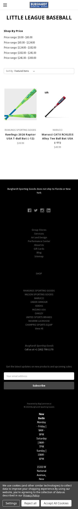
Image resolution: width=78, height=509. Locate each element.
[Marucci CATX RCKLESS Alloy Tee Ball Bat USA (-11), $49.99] (58, 104)
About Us (39, 245)
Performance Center (39, 241)
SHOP (39, 273)
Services (39, 233)
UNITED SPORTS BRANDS (39, 317)
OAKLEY (39, 313)
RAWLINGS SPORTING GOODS (39, 290)
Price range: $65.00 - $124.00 (19, 42)
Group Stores (39, 229)
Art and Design (39, 237)
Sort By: (9, 71)
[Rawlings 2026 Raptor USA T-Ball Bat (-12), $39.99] (20, 104)
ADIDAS (39, 305)
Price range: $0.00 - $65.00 (18, 37)
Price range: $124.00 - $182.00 (20, 47)
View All (39, 328)
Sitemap (39, 256)
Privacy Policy (31, 495)
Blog (39, 252)
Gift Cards (39, 248)
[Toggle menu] (5, 5)
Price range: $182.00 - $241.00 (20, 52)
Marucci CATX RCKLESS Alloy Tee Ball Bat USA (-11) (57, 138)
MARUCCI (39, 298)
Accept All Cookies (56, 503)
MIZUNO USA (39, 309)
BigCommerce (44, 403)
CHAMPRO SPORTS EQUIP (39, 324)
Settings (11, 503)
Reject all (30, 503)
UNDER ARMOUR (39, 302)
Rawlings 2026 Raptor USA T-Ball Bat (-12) (20, 136)
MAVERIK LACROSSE (39, 320)
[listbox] (25, 71)
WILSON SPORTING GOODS (39, 294)
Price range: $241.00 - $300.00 (20, 58)
